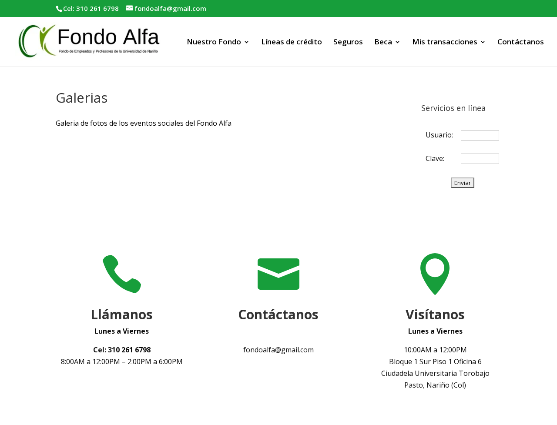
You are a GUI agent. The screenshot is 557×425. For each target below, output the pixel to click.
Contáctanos (520, 43)
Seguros (348, 43)
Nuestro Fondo (214, 43)
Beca (383, 43)
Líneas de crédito (291, 43)
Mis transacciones (444, 43)
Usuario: (439, 135)
